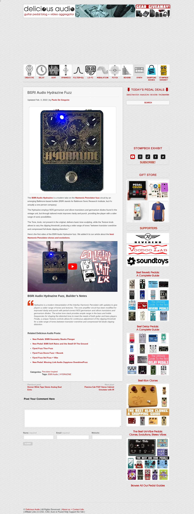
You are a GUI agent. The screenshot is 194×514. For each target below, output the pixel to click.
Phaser (102, 73)
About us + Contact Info (73, 509)
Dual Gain (53, 77)
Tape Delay (41, 73)
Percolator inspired (50, 372)
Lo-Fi (90, 71)
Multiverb (127, 68)
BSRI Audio (53, 374)
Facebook (163, 76)
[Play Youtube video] (72, 266)
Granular (139, 71)
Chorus (102, 67)
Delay (41, 70)
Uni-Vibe (102, 79)
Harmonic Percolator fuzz (87, 198)
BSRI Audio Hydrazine (42, 198)
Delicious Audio (33, 509)
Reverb (126, 71)
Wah (78, 76)
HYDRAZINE (65, 374)
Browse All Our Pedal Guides (148, 485)
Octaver (115, 76)
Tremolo (102, 76)
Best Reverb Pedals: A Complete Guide (147, 274)
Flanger (102, 70)
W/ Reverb (41, 76)
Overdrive (53, 74)
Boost (66, 70)
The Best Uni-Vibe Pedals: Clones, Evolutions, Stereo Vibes (147, 433)
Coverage (163, 70)
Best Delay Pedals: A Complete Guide (147, 328)
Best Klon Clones (148, 380)
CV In (139, 68)
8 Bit (90, 74)
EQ (78, 70)
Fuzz (53, 71)
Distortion (53, 68)
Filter (78, 73)
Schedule (163, 73)
